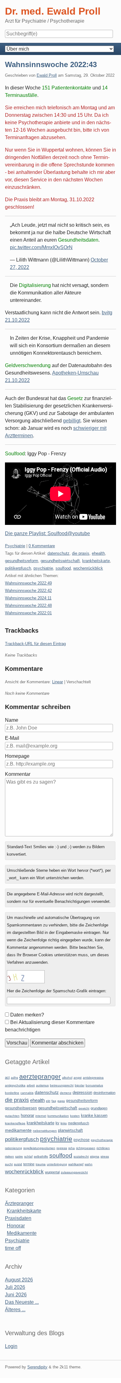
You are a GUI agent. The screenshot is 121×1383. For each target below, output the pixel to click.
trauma (41, 1164)
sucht (9, 1164)
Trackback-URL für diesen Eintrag (35, 643)
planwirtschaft (70, 1130)
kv (57, 1123)
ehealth (98, 553)
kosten (75, 1115)
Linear (57, 682)
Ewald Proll (47, 75)
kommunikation (58, 1115)
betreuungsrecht (62, 1085)
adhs (14, 1077)
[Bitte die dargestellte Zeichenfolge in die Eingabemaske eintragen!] (26, 976)
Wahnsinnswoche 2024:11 (28, 598)
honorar (27, 1115)
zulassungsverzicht (74, 1172)
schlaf (28, 1156)
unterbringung (57, 1164)
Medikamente (22, 1233)
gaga (61, 1101)
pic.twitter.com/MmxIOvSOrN (41, 247)
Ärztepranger (19, 1203)
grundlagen (99, 1108)
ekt (48, 1101)
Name (11, 720)
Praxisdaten (18, 1218)
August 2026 (19, 1279)
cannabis (27, 1092)
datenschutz (58, 553)
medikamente (18, 1130)
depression (82, 1092)
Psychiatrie (15, 546)
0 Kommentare (42, 546)
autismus (42, 1085)
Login (11, 1346)
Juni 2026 (16, 1294)
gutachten (12, 1115)
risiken (9, 1156)
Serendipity (37, 1367)
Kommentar (17, 774)
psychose (82, 1140)
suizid (18, 1164)
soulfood (63, 568)
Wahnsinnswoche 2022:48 (28, 605)
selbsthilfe (41, 1156)
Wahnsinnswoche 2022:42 (28, 590)
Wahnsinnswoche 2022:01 (28, 613)
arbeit (31, 1085)
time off (13, 1248)
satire (19, 1156)
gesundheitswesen (21, 1108)
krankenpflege (15, 1123)
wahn (88, 1164)
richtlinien (103, 1148)
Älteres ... (15, 1309)
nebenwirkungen (45, 1130)
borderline (12, 1092)
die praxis (80, 553)
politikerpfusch (18, 568)
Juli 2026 (15, 1287)
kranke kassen (94, 1115)
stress (105, 1156)
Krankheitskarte (24, 1210)
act (7, 1077)
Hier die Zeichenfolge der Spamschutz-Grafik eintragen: (56, 991)
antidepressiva (93, 1077)
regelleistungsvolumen (39, 1148)
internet (40, 1115)
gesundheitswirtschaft (60, 560)
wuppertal (52, 1172)
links (63, 1123)
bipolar (79, 1085)
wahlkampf (75, 1164)
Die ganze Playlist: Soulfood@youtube (47, 533)
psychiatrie (43, 568)
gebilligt (71, 420)
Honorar (16, 1225)
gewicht (83, 1108)
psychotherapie (102, 1140)
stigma (94, 1156)
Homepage (17, 756)
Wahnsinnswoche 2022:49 (28, 583)
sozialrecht (81, 1156)
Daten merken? (27, 1014)
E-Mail (12, 738)
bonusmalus (94, 1085)
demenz (65, 1092)
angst (78, 1077)
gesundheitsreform (21, 560)
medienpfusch (78, 1123)
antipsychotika (15, 1085)
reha (71, 1148)
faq (54, 1101)
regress (61, 1148)
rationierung (13, 1148)
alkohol (67, 1077)
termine (28, 1164)
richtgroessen (85, 1148)
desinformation (104, 1092)
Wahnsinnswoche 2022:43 (51, 64)
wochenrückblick (88, 568)
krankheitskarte (96, 560)
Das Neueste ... (22, 1302)
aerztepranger (40, 1076)
